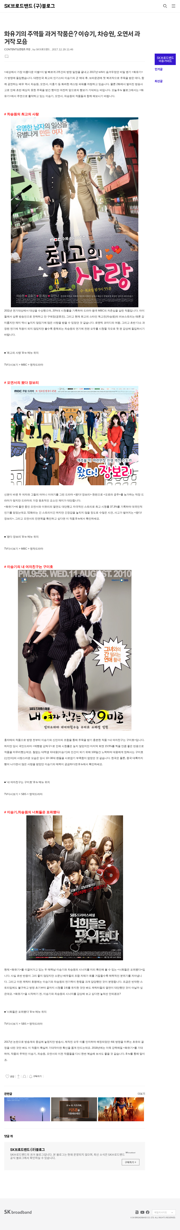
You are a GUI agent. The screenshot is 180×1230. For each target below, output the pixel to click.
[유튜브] (142, 1212)
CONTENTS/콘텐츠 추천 (17, 49)
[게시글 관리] (24, 1076)
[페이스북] (147, 1212)
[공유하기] (18, 1076)
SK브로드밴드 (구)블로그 (29, 6)
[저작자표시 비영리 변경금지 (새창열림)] (49, 1076)
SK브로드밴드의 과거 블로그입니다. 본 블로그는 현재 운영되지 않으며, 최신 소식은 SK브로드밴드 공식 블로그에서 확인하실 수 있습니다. (67, 1156)
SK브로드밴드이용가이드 (165, 59)
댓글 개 (8, 1136)
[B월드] (137, 1212)
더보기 (141, 1093)
